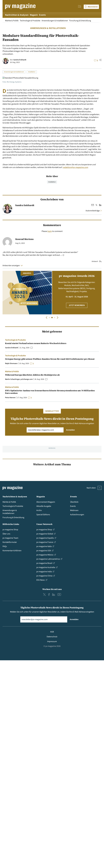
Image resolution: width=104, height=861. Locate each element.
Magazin (34, 15)
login (50, 231)
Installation (31, 72)
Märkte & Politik (12, 20)
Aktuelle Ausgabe (43, 506)
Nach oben (91, 487)
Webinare (74, 510)
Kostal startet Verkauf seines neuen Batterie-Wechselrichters (35, 343)
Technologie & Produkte (30, 20)
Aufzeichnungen (77, 514)
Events (42, 15)
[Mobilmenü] (79, 7)
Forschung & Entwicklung (80, 20)
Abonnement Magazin (45, 502)
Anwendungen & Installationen (55, 20)
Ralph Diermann (11, 363)
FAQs (5, 546)
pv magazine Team (10, 538)
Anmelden (70, 430)
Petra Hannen (10, 397)
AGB (52, 631)
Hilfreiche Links (11, 524)
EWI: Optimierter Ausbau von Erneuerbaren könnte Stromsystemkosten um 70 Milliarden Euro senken (50, 391)
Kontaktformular (10, 542)
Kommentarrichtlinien (12, 550)
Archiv (39, 510)
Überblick (74, 502)
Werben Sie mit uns (52, 589)
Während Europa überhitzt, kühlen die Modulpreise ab (32, 375)
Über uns (6, 533)
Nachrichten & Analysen (17, 15)
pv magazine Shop (10, 529)
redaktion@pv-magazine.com (75, 167)
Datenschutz (52, 636)
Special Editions (43, 514)
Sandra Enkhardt (19, 60)
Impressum (52, 641)
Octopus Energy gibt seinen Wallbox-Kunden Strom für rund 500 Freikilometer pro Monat (49, 359)
